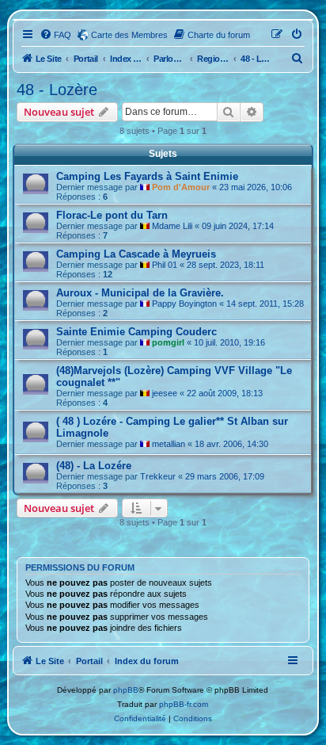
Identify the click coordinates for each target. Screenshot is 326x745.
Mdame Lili (172, 226)
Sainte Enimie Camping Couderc (136, 332)
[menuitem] (55, 34)
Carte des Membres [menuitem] (129, 35)
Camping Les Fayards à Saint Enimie (147, 176)
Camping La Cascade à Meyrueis (136, 254)
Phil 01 (164, 264)
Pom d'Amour (181, 187)
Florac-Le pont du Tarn (112, 215)
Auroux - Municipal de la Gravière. (140, 293)
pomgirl (168, 342)
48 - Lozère (57, 89)
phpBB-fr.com (183, 704)
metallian (168, 444)
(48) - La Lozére (93, 466)
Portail (86, 58)
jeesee (164, 393)
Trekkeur (158, 476)
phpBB (125, 690)
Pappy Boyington (184, 303)
